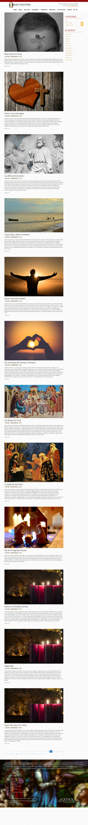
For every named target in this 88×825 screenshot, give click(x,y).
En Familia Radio (13, 784)
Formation (44, 9)
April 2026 (67, 43)
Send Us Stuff (12, 802)
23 (61, 751)
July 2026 (67, 36)
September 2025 (69, 60)
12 (32, 751)
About (20, 9)
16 (42, 751)
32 (27, 754)
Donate (69, 9)
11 (29, 751)
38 (43, 754)
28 (16, 754)
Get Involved (61, 9)
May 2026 (67, 41)
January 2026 (68, 50)
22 (59, 751)
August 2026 (68, 34)
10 (26, 751)
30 (22, 754)
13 (34, 751)
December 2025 (68, 53)
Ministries (52, 9)
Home (15, 9)
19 (51, 751)
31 (24, 754)
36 (38, 754)
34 (32, 754)
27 (13, 754)
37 (40, 754)
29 (19, 754)
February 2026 (68, 48)
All (66, 20)
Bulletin (27, 9)
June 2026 (67, 39)
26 (11, 754)
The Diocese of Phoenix (15, 778)
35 (35, 754)
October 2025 (68, 57)
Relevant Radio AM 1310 (15, 783)
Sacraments (35, 9)
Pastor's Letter (68, 22)
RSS (81, 22)
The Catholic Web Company (30, 800)
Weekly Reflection (69, 25)
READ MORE (7, 66)
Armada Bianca (13, 781)
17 (45, 751)
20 (53, 751)
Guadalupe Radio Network (16, 780)
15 (40, 751)
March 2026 (68, 46)
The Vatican (12, 795)
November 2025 (69, 55)
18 (48, 751)
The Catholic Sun (13, 789)
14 (37, 751)
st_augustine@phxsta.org (72, 6)
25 (8, 754)
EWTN (11, 790)
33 (30, 754)
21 (56, 751)
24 (5, 754)
